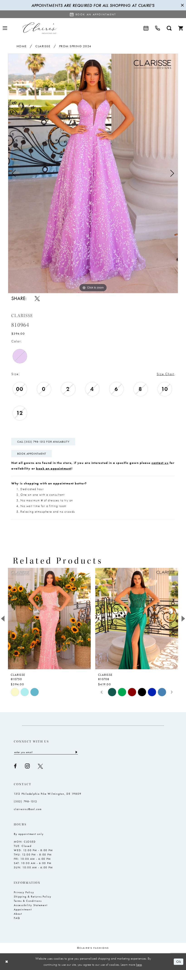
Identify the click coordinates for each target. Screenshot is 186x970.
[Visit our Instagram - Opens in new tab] (27, 766)
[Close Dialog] (7, 961)
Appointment (23, 909)
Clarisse (42, 46)
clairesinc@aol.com (28, 809)
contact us (160, 463)
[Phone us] (157, 28)
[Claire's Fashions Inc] (39, 28)
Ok (178, 961)
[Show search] (169, 28)
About (18, 914)
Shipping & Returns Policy (32, 896)
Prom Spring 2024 (75, 46)
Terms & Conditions (28, 901)
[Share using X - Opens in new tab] (37, 298)
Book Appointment (31, 454)
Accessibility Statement (30, 905)
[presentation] (49, 618)
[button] (5, 28)
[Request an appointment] (146, 28)
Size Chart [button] (165, 374)
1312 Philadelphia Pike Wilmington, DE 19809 (47, 794)
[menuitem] (5, 28)
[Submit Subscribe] (76, 752)
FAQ (17, 918)
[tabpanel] (93, 173)
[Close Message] (182, 5)
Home (22, 46)
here (139, 964)
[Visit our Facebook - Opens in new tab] (15, 766)
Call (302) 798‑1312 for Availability (43, 442)
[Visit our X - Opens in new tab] (40, 766)
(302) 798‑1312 (25, 801)
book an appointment (53, 468)
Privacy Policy (24, 892)
